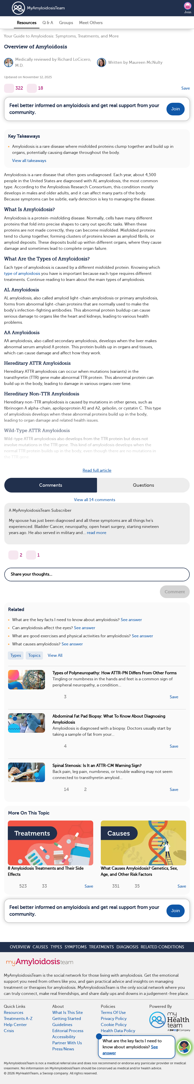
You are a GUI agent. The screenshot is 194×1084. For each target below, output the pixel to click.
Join (187, 12)
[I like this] (9, 88)
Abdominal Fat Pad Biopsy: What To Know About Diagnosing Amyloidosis (109, 719)
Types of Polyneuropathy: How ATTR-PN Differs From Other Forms (115, 673)
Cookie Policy (114, 1024)
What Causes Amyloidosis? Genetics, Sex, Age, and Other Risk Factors (139, 871)
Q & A (47, 23)
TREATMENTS (101, 947)
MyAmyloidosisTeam (46, 8)
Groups (66, 23)
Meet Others (91, 23)
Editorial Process (67, 1031)
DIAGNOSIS (127, 947)
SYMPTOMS (76, 947)
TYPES (56, 947)
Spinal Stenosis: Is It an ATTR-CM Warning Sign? (97, 765)
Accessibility (63, 1037)
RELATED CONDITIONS (162, 947)
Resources (26, 23)
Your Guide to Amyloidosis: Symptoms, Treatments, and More (61, 36)
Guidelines (62, 1024)
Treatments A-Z (18, 1018)
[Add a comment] (32, 88)
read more (96, 532)
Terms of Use (113, 1012)
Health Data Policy (118, 1031)
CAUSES (40, 947)
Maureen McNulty (145, 62)
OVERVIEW (20, 947)
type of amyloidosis (22, 273)
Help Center (15, 1024)
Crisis (9, 1031)
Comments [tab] (50, 485)
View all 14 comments (95, 500)
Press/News (63, 1049)
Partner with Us (67, 1043)
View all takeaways (29, 160)
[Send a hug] (31, 555)
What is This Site (67, 1012)
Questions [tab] (143, 485)
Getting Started (66, 1018)
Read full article (97, 470)
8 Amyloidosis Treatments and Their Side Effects (46, 871)
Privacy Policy (114, 1018)
